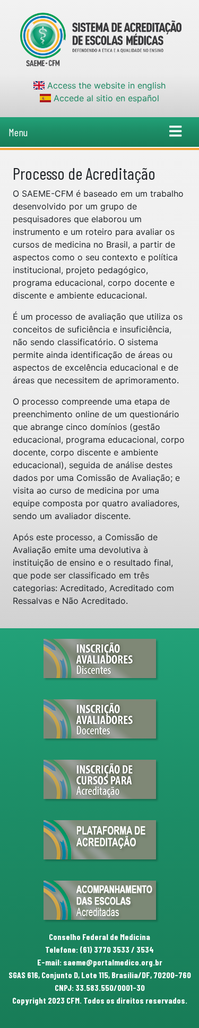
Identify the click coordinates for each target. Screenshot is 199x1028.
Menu (18, 132)
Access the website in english (105, 85)
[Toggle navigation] (176, 132)
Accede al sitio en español (105, 98)
